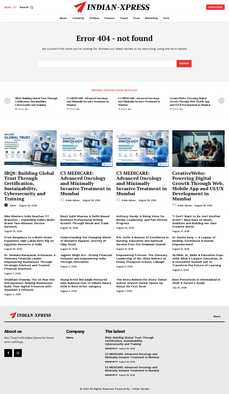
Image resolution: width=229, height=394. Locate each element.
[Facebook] (8, 353)
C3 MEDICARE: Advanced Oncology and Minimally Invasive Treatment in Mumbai (88, 101)
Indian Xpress (73, 200)
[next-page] (221, 101)
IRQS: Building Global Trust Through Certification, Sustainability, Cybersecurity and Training (36, 101)
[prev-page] (7, 101)
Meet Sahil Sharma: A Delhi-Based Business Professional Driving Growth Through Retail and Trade (84, 220)
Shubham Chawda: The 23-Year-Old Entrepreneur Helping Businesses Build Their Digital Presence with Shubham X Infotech (29, 285)
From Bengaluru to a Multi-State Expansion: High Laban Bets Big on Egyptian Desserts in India (29, 241)
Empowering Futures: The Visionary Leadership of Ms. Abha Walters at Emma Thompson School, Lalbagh (141, 258)
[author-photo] (6, 205)
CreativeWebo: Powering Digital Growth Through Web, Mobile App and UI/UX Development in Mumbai (190, 101)
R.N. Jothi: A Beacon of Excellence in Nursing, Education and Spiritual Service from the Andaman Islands (142, 241)
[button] (27, 7)
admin (13, 205)
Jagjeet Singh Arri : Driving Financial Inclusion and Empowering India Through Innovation (86, 258)
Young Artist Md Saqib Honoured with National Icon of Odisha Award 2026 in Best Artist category (85, 283)
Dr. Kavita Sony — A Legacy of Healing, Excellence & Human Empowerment (193, 241)
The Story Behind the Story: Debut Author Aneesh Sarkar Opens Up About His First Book (141, 283)
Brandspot (111, 348)
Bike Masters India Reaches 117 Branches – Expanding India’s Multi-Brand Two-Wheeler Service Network (30, 221)
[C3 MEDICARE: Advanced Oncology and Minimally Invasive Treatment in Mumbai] (86, 148)
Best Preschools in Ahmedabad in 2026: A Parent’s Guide (196, 281)
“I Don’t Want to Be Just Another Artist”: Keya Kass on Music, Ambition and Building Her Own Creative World (196, 221)
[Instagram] (18, 353)
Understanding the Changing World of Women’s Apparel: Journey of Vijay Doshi (85, 241)
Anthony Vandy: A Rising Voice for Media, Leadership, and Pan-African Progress (141, 220)
